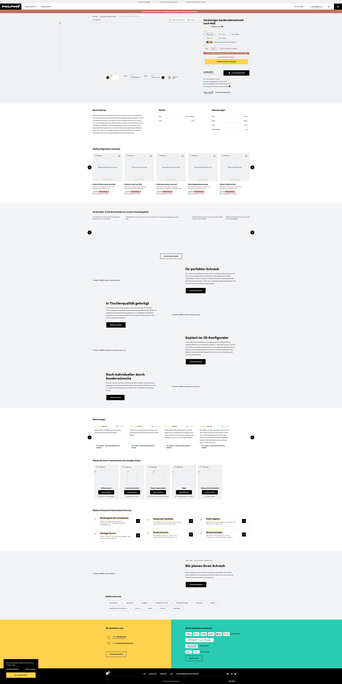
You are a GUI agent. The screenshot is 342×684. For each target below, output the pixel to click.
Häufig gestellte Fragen (182, 603)
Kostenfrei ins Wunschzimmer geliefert (168, 2)
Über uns (137, 608)
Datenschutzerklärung (12, 669)
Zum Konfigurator (196, 290)
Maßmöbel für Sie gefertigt (145, 2)
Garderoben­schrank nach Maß (166, 184)
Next (163, 77)
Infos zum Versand (204, 651)
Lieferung (213, 81)
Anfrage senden (115, 397)
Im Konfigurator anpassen (226, 61)
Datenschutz (153, 674)
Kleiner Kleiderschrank (228, 184)
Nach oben (232, 681)
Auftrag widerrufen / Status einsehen (187, 674)
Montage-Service (108, 533)
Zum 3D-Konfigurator (171, 256)
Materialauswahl (116, 325)
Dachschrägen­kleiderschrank (198, 184)
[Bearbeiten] (119, 156)
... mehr (13, 665)
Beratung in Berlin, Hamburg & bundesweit (196, 2)
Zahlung (211, 83)
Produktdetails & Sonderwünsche (118, 608)
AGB (144, 674)
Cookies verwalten (30, 669)
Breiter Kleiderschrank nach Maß (104, 184)
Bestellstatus (129, 603)
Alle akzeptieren (21, 675)
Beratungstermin (113, 603)
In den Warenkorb (238, 73)
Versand (150, 608)
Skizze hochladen (214, 532)
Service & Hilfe (194, 658)
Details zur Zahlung (235, 633)
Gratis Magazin (213, 518)
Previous (107, 77)
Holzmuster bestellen (163, 518)
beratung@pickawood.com (125, 643)
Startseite (95, 16)
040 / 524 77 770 (121, 636)
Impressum (163, 674)
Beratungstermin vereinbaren (114, 517)
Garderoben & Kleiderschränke (108, 16)
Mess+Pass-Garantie (203, 645)
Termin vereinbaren (196, 584)
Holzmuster (199, 603)
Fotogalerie (144, 603)
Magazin (213, 603)
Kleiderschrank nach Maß (133, 184)
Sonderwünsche (160, 532)
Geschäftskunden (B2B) (162, 603)
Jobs (171, 674)
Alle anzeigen (176, 608)
